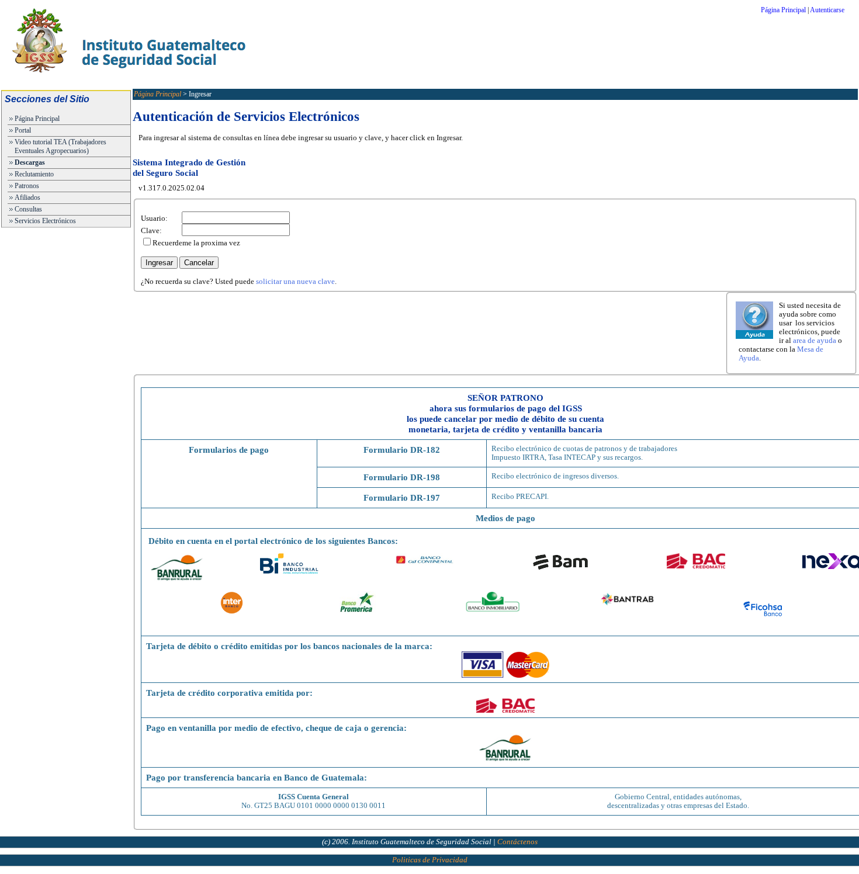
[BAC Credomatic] (505, 710)
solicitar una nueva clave (295, 282)
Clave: (151, 231)
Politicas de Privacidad (429, 860)
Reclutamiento (34, 174)
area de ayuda (814, 341)
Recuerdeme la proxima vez (196, 243)
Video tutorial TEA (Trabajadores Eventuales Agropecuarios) (60, 146)
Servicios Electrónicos (45, 221)
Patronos (27, 186)
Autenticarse (827, 10)
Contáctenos (517, 842)
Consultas (28, 209)
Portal (23, 130)
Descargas (30, 162)
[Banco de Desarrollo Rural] (505, 760)
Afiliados (27, 197)
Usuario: (154, 218)
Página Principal (783, 10)
